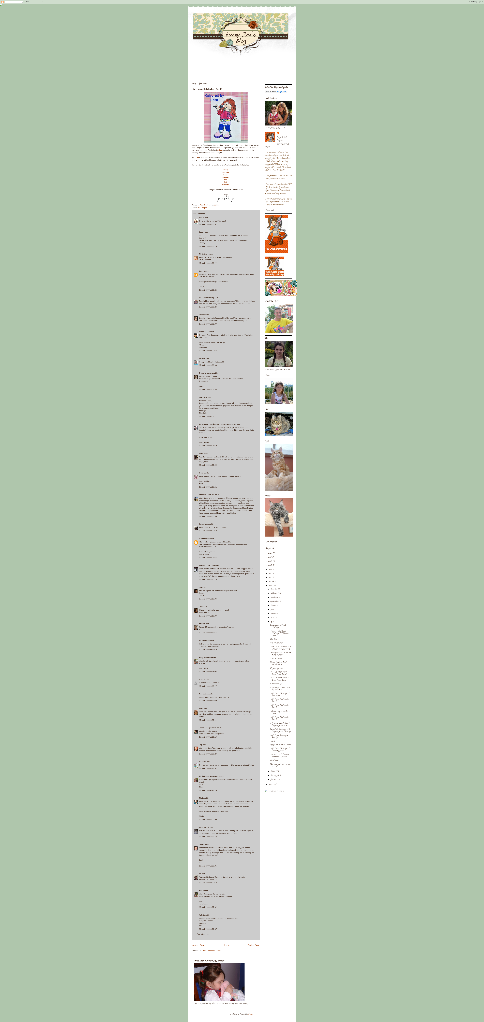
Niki (225, 180)
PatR (201, 708)
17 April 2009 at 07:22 (208, 465)
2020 (270, 553)
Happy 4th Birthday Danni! (280, 745)
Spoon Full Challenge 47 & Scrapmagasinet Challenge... (281, 730)
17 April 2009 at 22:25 (208, 836)
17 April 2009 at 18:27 (208, 686)
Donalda (202, 762)
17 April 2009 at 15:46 (208, 633)
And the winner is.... (276, 643)
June (272, 613)
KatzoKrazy (204, 524)
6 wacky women (206, 373)
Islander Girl (204, 332)
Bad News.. (274, 639)
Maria (201, 798)
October (273, 597)
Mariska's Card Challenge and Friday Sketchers (279, 755)
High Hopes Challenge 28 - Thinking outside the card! (280, 648)
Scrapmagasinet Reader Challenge (278, 626)
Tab (225, 182)
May (272, 618)
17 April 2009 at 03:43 (208, 365)
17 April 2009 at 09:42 (208, 531)
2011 (270, 577)
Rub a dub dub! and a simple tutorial (280, 765)
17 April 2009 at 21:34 (208, 768)
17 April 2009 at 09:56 (208, 558)
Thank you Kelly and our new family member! (280, 653)
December (274, 589)
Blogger (251, 1014)
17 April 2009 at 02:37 (208, 324)
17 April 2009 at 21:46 (208, 790)
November (274, 593)
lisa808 (202, 358)
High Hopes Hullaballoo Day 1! (279, 718)
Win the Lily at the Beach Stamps (280, 712)
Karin (201, 891)
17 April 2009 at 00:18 (208, 246)
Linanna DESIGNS (207, 495)
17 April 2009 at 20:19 (208, 737)
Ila (200, 874)
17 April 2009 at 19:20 (208, 701)
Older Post (254, 945)
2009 (270, 585)
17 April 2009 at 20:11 (208, 720)
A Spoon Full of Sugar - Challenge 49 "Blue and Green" (279, 633)
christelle (203, 397)
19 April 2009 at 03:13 (208, 883)
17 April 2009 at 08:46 (208, 516)
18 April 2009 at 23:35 (208, 866)
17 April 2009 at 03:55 (208, 389)
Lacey (201, 232)
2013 (270, 573)
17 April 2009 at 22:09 (208, 820)
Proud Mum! (274, 760)
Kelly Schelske (205, 657)
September (274, 601)
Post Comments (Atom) (212, 951)
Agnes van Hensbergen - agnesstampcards (217, 424)
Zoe (197, 157)
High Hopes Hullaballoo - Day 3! (280, 700)
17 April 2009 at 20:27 (208, 754)
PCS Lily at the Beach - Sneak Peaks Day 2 (279, 673)
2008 (270, 784)
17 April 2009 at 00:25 (208, 290)
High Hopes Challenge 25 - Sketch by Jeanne (280, 749)
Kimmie (225, 177)
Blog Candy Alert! (276, 668)
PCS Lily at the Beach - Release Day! (279, 663)
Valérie (202, 915)
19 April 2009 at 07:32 (208, 907)
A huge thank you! (276, 683)
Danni (201, 218)
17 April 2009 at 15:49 (208, 650)
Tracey (202, 315)
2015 (270, 565)
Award (272, 741)
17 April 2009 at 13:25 (208, 579)
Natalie (202, 679)
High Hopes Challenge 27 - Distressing (280, 694)
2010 (270, 581)
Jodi (201, 587)
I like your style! (276, 658)
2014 (270, 569)
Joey (201, 271)
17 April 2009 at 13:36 (208, 599)
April (272, 622)
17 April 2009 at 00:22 (208, 263)
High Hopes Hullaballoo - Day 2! (280, 706)
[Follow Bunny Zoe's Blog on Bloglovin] (276, 93)
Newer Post (198, 945)
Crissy (220, 150)
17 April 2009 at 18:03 (208, 672)
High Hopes (202, 208)
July (272, 609)
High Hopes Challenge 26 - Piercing (280, 736)
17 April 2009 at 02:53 (208, 351)
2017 (270, 557)
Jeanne (225, 172)
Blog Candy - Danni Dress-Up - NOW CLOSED (280, 688)
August (273, 605)
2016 (270, 561)
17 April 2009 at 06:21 (208, 416)
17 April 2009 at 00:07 (208, 224)
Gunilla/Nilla (204, 539)
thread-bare (204, 827)
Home (226, 945)
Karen (225, 175)
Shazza (202, 624)
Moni (201, 453)
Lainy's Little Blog (207, 565)
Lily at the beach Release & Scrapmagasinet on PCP (280, 724)
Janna (201, 844)
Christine (203, 254)
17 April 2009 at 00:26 (208, 307)
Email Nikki (269, 210)
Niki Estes (203, 694)
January (273, 779)
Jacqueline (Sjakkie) (208, 728)
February (273, 775)
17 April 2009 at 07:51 (208, 487)
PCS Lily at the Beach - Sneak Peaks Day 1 (279, 679)
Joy (200, 745)
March (273, 771)
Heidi (201, 473)
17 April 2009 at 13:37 (208, 616)
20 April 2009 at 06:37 (208, 929)
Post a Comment (203, 934)
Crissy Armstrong (206, 298)
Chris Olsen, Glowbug (208, 776)
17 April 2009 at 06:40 (208, 446)
